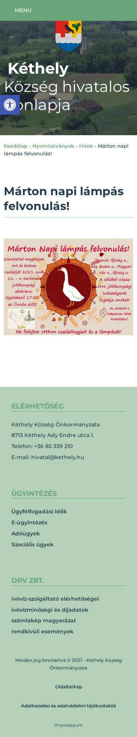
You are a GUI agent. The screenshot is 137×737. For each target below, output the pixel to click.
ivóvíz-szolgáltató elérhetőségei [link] (55, 598)
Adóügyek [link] (25, 533)
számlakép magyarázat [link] (43, 620)
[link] (10, 105)
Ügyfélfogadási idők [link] (39, 511)
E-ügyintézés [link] (29, 522)
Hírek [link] (86, 146)
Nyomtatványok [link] (53, 146)
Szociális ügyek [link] (32, 544)
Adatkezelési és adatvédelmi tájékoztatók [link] (68, 706)
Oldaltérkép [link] (68, 687)
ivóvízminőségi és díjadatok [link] (49, 609)
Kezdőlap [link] (15, 146)
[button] (18, 10)
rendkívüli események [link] (42, 631)
